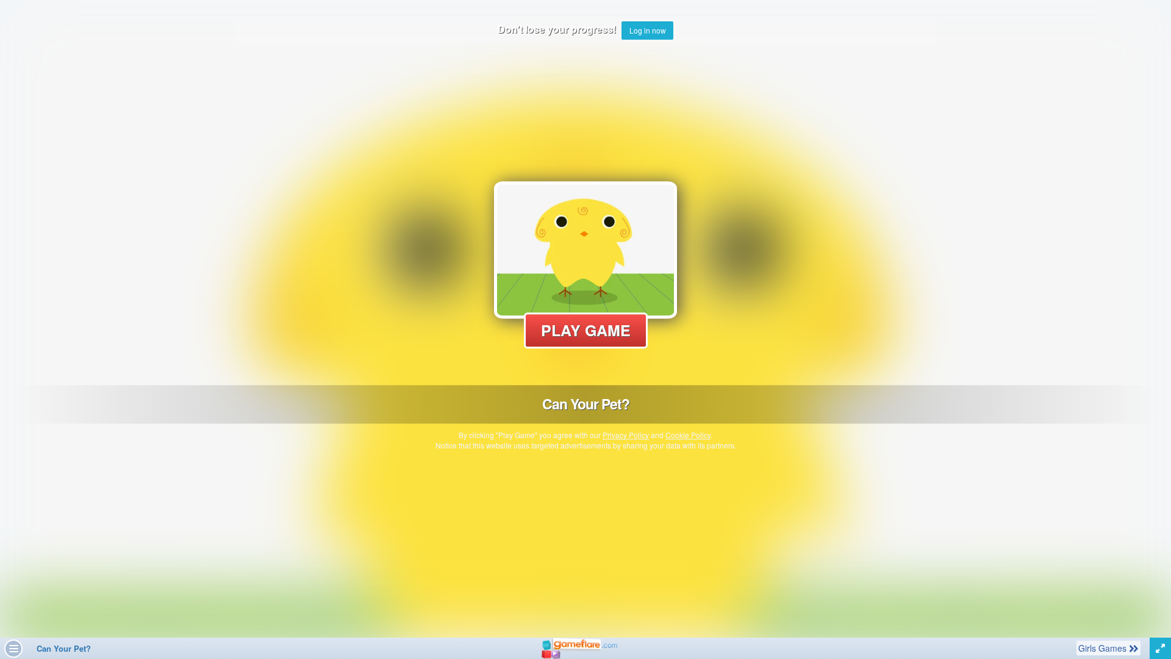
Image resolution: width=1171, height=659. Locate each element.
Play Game (586, 330)
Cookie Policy (688, 435)
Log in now (647, 30)
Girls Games (1103, 647)
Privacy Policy (626, 435)
